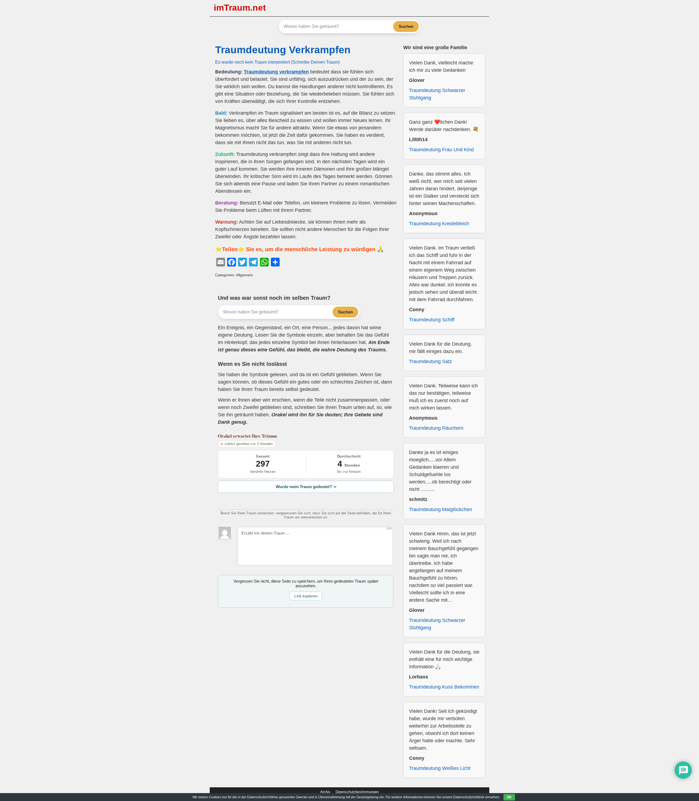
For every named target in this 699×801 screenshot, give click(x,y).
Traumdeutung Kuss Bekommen (444, 687)
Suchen (406, 26)
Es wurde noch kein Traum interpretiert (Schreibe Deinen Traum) (277, 62)
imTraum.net (240, 8)
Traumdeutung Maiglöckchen (440, 509)
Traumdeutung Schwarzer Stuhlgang (437, 94)
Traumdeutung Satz (430, 361)
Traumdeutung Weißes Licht (439, 768)
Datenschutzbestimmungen (357, 792)
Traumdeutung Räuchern (436, 428)
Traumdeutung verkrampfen (276, 72)
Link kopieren (306, 596)
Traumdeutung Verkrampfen (283, 49)
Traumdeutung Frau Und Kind (441, 149)
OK (509, 797)
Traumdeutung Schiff (431, 319)
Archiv (325, 792)
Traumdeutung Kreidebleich (439, 223)
